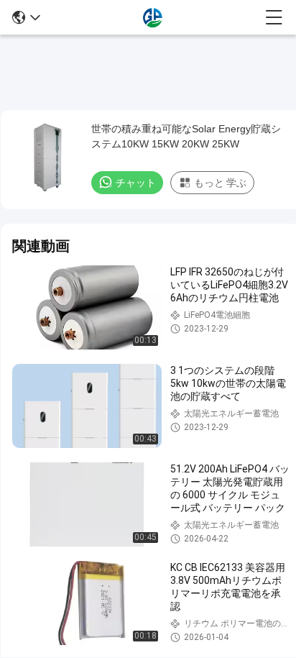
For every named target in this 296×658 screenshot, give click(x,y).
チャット (136, 182)
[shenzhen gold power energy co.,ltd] (153, 17)
